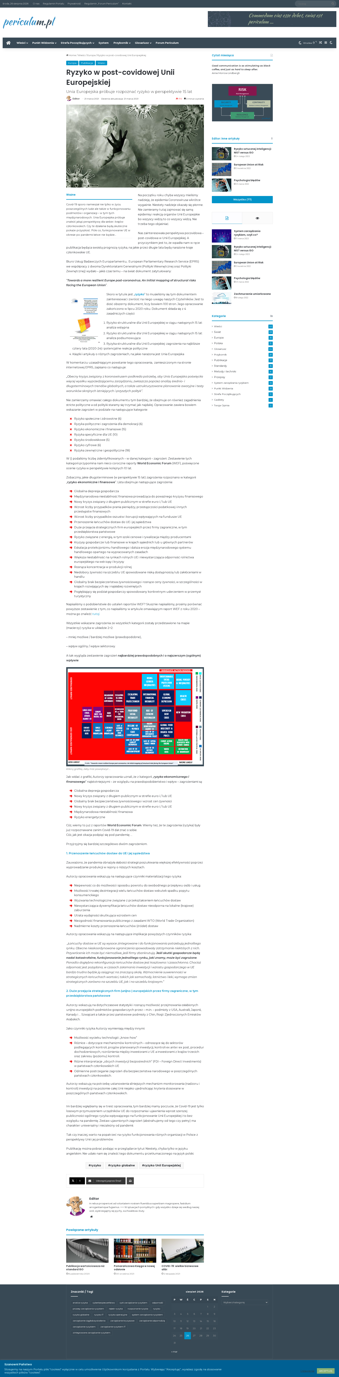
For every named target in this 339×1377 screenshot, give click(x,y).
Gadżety (219, 399)
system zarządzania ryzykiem (147, 1314)
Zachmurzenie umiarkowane (252, 294)
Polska (218, 343)
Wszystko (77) (242, 199)
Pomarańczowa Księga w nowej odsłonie (134, 1267)
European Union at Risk (248, 164)
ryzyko (96, 1165)
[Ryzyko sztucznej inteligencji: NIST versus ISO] (221, 153)
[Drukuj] (130, 1180)
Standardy (220, 365)
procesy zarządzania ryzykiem (88, 1308)
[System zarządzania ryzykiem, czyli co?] (221, 236)
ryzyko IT (98, 1314)
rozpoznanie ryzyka (138, 1308)
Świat (217, 332)
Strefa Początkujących (76, 42)
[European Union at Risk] (221, 169)
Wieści (21, 42)
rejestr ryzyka (116, 1308)
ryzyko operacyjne (117, 1314)
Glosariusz (142, 42)
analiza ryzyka (80, 1302)
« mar (174, 1351)
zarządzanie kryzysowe (122, 1320)
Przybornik (121, 42)
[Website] (91, 1217)
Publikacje (87, 63)
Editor (76, 98)
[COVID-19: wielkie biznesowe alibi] (183, 1251)
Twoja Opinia (221, 405)
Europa (91, 55)
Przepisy (219, 377)
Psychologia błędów (247, 180)
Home (72, 55)
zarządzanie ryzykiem (84, 1326)
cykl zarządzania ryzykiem (133, 1302)
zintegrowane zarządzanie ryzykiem (91, 1332)
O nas (36, 3)
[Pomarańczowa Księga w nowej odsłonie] (135, 1251)
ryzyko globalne (122, 1165)
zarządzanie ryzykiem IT (113, 1326)
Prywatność (74, 3)
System (104, 42)
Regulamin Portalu (53, 3)
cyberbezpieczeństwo (104, 1302)
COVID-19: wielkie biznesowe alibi (180, 1267)
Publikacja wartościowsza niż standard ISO (85, 1267)
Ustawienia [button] (307, 1371)
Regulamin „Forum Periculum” (101, 3)
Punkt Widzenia (43, 42)
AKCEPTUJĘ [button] (325, 1370)
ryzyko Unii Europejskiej (162, 1165)
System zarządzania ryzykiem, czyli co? (247, 233)
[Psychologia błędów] (221, 185)
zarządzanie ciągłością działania (89, 1320)
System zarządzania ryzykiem (231, 382)
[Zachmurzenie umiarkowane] (221, 298)
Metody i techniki (225, 371)
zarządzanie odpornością (152, 1320)
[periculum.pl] (29, 23)
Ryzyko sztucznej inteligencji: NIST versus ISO (253, 150)
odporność (157, 1302)
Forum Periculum (167, 42)
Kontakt (127, 3)
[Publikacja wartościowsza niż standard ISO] (87, 1251)
